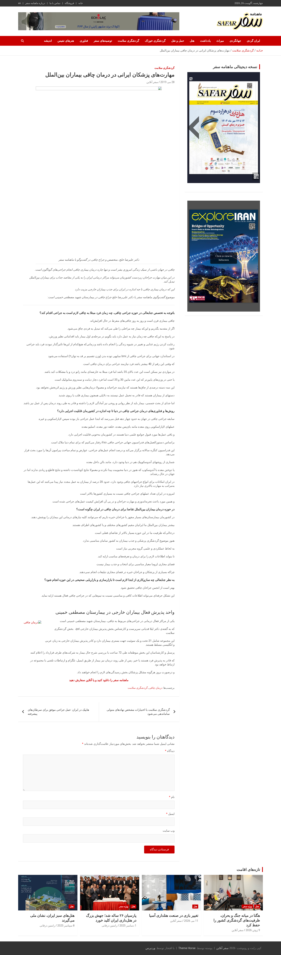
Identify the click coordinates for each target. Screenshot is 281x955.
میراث (220, 40)
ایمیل (170, 814)
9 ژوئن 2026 (253, 930)
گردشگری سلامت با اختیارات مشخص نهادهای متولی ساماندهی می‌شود (138, 712)
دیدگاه (170, 751)
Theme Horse (187, 948)
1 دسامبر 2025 (127, 925)
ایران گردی (253, 40)
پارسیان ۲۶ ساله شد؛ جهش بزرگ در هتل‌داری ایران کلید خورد (111, 917)
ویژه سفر (247, 906)
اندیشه (48, 40)
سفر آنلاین (152, 82)
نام (172, 797)
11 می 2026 (191, 920)
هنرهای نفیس (66, 40)
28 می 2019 (167, 82)
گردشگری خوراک (155, 40)
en (19, 3)
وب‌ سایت (169, 830)
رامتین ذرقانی (109, 925)
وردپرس (150, 948)
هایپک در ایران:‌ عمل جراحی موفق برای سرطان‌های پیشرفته (58, 712)
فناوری (84, 40)
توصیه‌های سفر (103, 40)
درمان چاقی (155, 687)
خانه (80, 3)
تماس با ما (55, 3)
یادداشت (205, 40)
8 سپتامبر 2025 (66, 925)
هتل (192, 40)
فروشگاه (69, 3)
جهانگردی (235, 40)
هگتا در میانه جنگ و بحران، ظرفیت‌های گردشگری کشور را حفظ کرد (237, 920)
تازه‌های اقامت (248, 869)
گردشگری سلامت (128, 40)
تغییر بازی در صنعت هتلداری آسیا (173, 915)
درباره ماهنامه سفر (35, 3)
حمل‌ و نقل (177, 40)
